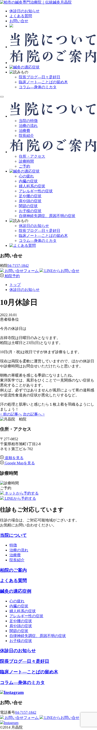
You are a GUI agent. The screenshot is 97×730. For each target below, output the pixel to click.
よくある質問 (20, 16)
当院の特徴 (28, 121)
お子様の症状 (30, 211)
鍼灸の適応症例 (15, 591)
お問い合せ (18, 21)
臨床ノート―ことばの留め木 (43, 82)
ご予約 (24, 166)
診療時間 (26, 161)
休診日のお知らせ (24, 11)
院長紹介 (26, 136)
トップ (15, 285)
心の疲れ (26, 176)
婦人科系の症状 (32, 186)
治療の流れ (28, 126)
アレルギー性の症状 (36, 191)
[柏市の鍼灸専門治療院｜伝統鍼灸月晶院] (36, 2)
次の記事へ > (34, 414)
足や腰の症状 (30, 196)
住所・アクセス (32, 156)
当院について (13, 535)
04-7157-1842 (18, 266)
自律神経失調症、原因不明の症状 (47, 216)
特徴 (13, 545)
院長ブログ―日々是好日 (39, 77)
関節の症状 (28, 206)
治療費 (24, 131)
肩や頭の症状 (30, 201)
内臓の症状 (28, 181)
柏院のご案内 (13, 570)
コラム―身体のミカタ (38, 87)
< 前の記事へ (11, 414)
